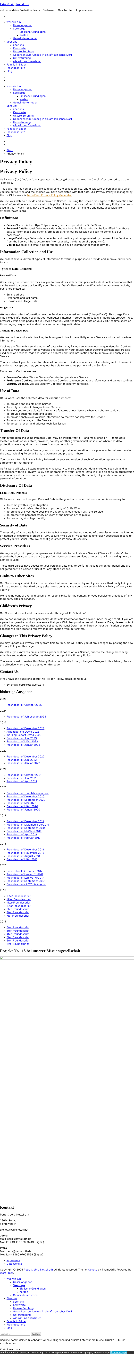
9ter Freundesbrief (18, 909)
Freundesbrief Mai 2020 (21, 803)
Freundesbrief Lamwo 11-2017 (25, 874)
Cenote (92, 1269)
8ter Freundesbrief (18, 912)
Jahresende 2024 (35, 716)
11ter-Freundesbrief (18, 902)
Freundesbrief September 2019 (26, 827)
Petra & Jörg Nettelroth (14, 4)
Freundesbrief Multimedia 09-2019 (28, 824)
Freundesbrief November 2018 (25, 852)
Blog (9, 71)
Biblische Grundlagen (33, 31)
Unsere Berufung (23, 51)
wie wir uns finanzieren (27, 61)
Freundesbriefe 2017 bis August (26, 884)
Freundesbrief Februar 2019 (24, 837)
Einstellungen (118, 1352)
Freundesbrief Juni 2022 (22, 759)
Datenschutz (14, 1263)
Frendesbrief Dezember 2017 (24, 871)
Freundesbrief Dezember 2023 (25, 728)
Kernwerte (19, 48)
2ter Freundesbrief (18, 940)
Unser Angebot (22, 25)
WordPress (6, 1272)
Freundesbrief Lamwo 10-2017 (25, 877)
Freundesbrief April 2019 (22, 834)
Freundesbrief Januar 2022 (23, 763)
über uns (12, 41)
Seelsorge (19, 28)
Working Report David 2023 (24, 735)
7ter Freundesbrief (18, 915)
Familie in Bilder (16, 64)
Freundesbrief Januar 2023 (23, 744)
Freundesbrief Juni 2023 (22, 738)
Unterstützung (22, 58)
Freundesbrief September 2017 (26, 881)
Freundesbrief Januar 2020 (23, 809)
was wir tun (14, 22)
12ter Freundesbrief (19, 899)
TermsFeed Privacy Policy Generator (49, 195)
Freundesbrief (15, 716)
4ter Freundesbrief (18, 934)
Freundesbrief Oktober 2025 (24, 704)
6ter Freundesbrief (18, 927)
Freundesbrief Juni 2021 (21, 778)
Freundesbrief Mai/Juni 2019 (24, 831)
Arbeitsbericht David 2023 (23, 731)
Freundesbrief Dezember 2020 (25, 796)
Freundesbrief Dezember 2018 (25, 849)
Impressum (13, 1260)
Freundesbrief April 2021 (22, 781)
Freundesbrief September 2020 (26, 799)
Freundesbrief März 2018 (22, 859)
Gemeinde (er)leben (25, 38)
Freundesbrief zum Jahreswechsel (28, 793)
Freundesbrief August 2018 (23, 856)
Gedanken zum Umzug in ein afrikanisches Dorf (42, 54)
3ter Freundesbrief (18, 937)
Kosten (24, 35)
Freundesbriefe (16, 67)
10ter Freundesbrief (19, 905)
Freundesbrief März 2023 (22, 741)
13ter (10, 896)
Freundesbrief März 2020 (22, 806)
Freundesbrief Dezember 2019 (25, 821)
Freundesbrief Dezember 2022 (25, 756)
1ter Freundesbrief (18, 943)
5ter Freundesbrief (18, 930)
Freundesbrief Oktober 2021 (24, 774)
